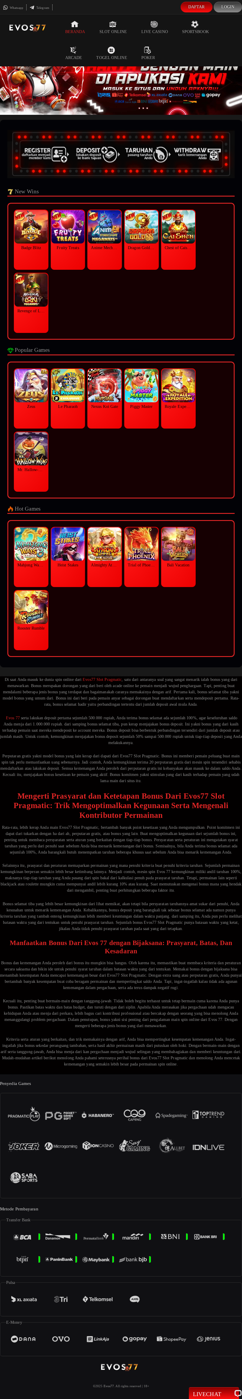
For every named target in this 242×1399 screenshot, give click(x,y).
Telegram (42, 7)
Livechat (207, 1394)
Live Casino (154, 32)
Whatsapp (16, 7)
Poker (148, 57)
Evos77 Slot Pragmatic (102, 679)
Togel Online (111, 57)
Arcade (73, 57)
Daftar (196, 7)
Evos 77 (13, 718)
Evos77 (109, 1386)
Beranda (75, 32)
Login (228, 7)
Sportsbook (195, 32)
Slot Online (113, 32)
